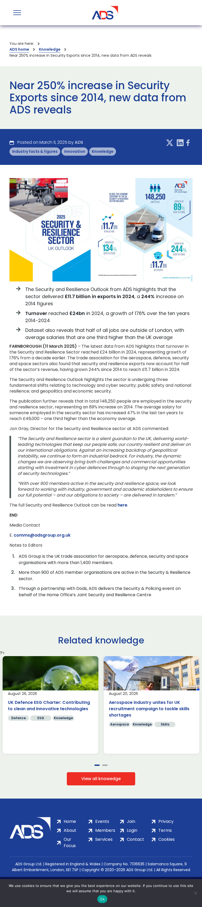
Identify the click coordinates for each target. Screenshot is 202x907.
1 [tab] (97, 765)
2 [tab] (105, 765)
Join (131, 821)
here (122, 505)
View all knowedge (101, 779)
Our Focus (70, 842)
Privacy (166, 821)
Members (105, 830)
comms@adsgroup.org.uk (42, 535)
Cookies (166, 839)
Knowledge (49, 49)
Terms (165, 830)
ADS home (19, 49)
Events (102, 821)
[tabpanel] (50, 705)
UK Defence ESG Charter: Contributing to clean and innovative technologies (49, 705)
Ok (102, 899)
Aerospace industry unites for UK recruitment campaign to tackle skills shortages (149, 708)
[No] (195, 893)
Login (132, 830)
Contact (135, 839)
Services (104, 839)
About (70, 830)
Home (70, 821)
